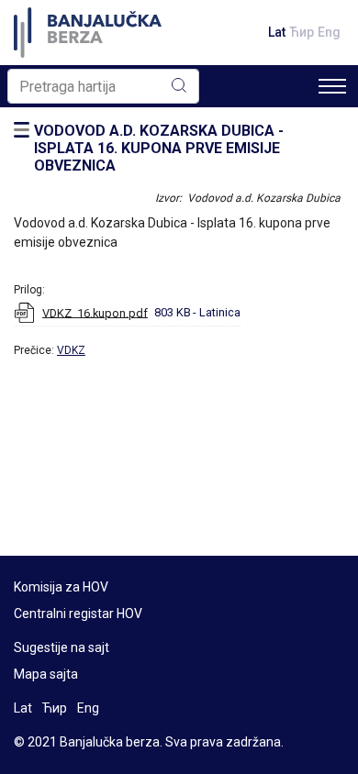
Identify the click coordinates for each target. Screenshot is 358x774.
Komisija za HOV (61, 587)
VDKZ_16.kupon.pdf (95, 312)
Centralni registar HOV (78, 613)
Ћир (301, 32)
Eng (329, 32)
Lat (276, 32)
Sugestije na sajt (61, 647)
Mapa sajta (46, 674)
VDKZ (71, 350)
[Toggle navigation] (332, 86)
